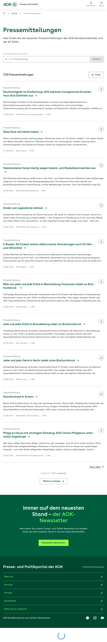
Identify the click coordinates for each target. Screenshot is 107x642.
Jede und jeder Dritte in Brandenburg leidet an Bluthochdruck (42, 324)
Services (8, 585)
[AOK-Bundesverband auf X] (87, 618)
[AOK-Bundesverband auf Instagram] (94, 618)
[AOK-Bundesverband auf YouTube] (102, 618)
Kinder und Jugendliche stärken (23, 208)
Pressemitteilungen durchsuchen (15, 54)
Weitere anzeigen (52, 481)
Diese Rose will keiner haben (21, 132)
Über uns (8, 577)
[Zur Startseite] (10, 4)
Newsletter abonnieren (53, 543)
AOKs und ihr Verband (15, 609)
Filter (98, 75)
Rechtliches (10, 601)
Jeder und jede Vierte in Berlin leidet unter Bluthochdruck (39, 360)
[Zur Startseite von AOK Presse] (4, 14)
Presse (14, 13)
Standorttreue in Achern (18, 397)
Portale (8, 593)
